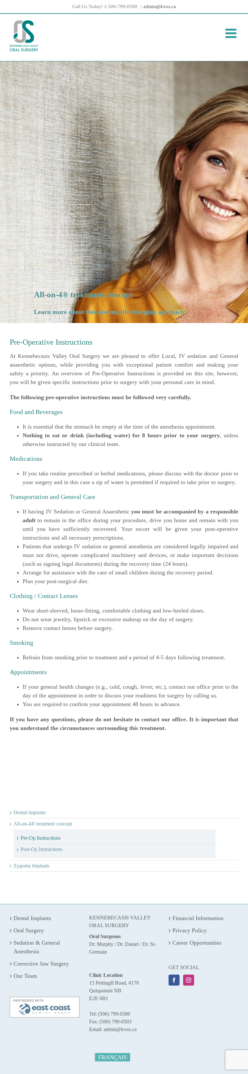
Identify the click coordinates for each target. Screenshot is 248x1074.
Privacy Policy (189, 930)
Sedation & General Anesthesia (37, 947)
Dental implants (30, 812)
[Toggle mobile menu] (231, 33)
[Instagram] (188, 980)
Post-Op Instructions (41, 849)
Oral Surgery (29, 930)
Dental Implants (32, 918)
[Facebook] (174, 980)
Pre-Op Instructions (40, 838)
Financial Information (197, 918)
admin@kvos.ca (159, 6)
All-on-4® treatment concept (43, 823)
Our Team (25, 976)
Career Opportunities (197, 942)
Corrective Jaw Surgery (41, 963)
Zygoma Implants (31, 865)
